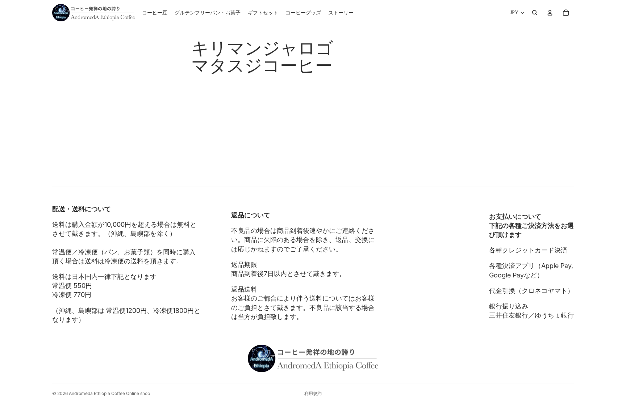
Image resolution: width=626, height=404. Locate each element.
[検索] (535, 13)
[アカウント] (550, 13)
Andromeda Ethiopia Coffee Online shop (109, 393)
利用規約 (313, 393)
